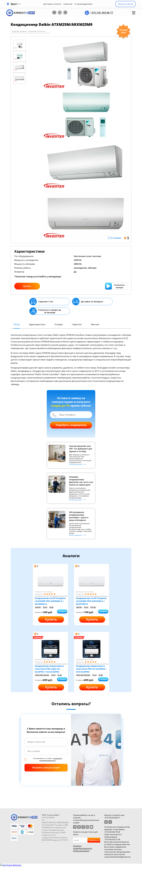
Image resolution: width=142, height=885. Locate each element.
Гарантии (77, 324)
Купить (27, 286)
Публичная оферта (81, 851)
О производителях (83, 4)
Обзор (16, 324)
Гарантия (67, 4)
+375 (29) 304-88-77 (101, 12)
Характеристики (37, 324)
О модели (62, 611)
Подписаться (93, 840)
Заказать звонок (125, 4)
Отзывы (59, 324)
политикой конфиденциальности (50, 759)
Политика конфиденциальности (82, 847)
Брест (14, 4)
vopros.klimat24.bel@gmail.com (117, 857)
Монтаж (95, 324)
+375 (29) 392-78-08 (112, 832)
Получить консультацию (46, 767)
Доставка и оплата (52, 4)
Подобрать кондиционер (71, 425)
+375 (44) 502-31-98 (112, 839)
